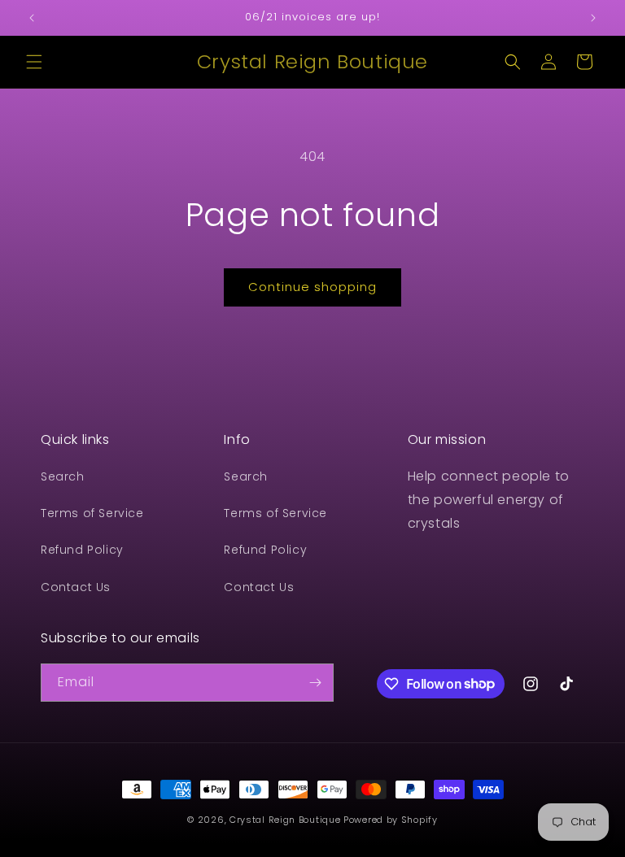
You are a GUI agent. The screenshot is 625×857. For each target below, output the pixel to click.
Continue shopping (312, 286)
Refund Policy (82, 550)
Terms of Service (92, 513)
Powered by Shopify (390, 819)
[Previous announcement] (32, 18)
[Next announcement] (593, 18)
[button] (34, 62)
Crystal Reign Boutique (284, 819)
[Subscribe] (315, 682)
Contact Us (76, 587)
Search (63, 476)
